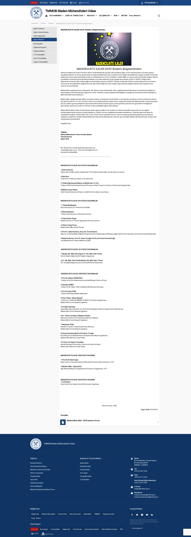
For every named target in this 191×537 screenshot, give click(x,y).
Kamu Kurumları (75, 514)
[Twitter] (137, 514)
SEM (116, 16)
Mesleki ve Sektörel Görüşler (40, 470)
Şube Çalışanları (39, 36)
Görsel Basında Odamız (38, 466)
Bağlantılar (53, 3)
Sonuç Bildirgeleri (36, 486)
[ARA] (159, 15)
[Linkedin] (152, 514)
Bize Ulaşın (44, 3)
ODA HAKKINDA (55, 16)
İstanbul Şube (85, 470)
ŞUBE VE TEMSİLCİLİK (74, 16)
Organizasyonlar (108, 514)
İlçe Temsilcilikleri (40, 58)
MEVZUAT (91, 16)
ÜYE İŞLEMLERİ (150, 3)
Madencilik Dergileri (48, 514)
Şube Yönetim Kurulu (41, 32)
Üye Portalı (85, 3)
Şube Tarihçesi (39, 28)
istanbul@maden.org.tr (69, 150)
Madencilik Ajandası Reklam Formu (42, 489)
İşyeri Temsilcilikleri (41, 62)
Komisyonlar (38, 44)
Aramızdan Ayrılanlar (92, 529)
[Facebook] (132, 514)
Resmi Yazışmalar (36, 473)
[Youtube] (147, 514)
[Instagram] (142, 514)
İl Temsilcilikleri (39, 55)
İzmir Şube (84, 473)
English (74, 3)
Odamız (43, 23)
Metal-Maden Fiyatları (109, 529)
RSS (121, 529)
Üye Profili (33, 479)
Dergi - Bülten (36, 518)
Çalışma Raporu (39, 51)
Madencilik (35, 514)
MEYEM (124, 16)
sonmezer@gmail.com (89, 150)
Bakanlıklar (87, 514)
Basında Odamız (36, 463)
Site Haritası (63, 3)
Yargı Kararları (35, 476)
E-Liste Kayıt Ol (137, 528)
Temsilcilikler (84, 479)
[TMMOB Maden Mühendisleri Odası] (36, 13)
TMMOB (97, 514)
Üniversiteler (62, 514)
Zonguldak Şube (85, 476)
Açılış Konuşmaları (36, 483)
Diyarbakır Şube (85, 466)
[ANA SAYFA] (46, 15)
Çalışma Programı (40, 47)
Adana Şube (84, 463)
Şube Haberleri (39, 39)
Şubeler (51, 23)
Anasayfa (34, 23)
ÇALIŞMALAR (104, 16)
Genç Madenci (135, 16)
